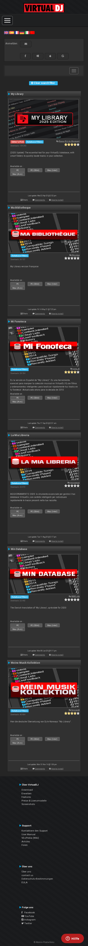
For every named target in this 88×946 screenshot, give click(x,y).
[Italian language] (27, 32)
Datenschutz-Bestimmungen (37, 878)
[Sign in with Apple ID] (50, 56)
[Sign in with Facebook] (25, 56)
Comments (40, 200)
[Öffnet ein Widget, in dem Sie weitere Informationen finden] (72, 939)
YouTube (29, 916)
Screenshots (28, 804)
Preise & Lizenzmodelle (33, 800)
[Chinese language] (32, 32)
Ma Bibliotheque (21, 207)
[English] (6, 32)
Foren (24, 845)
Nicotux (76, 255)
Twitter (28, 923)
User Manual (28, 834)
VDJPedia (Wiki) (30, 837)
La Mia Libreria (20, 435)
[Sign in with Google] (63, 56)
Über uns (26, 871)
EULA (24, 882)
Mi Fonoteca (18, 321)
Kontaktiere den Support (34, 830)
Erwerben (26, 793)
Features (26, 797)
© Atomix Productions (44, 942)
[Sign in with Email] (26, 44)
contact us (27, 875)
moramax (75, 482)
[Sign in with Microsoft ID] (37, 56)
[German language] (22, 32)
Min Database (19, 549)
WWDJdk (75, 596)
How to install (57, 200)
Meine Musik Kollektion (25, 662)
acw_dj (76, 369)
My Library (17, 94)
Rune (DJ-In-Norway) (69, 141)
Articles (25, 841)
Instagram (30, 919)
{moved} (75, 710)
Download (27, 789)
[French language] (17, 32)
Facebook (29, 912)
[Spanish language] (11, 32)
